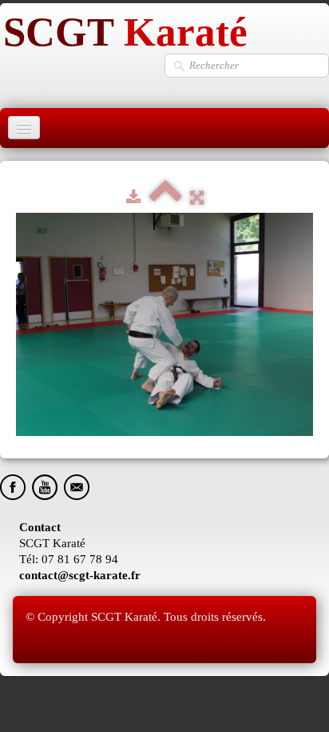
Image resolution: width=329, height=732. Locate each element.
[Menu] (24, 127)
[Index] (166, 197)
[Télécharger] (133, 197)
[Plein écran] (197, 197)
